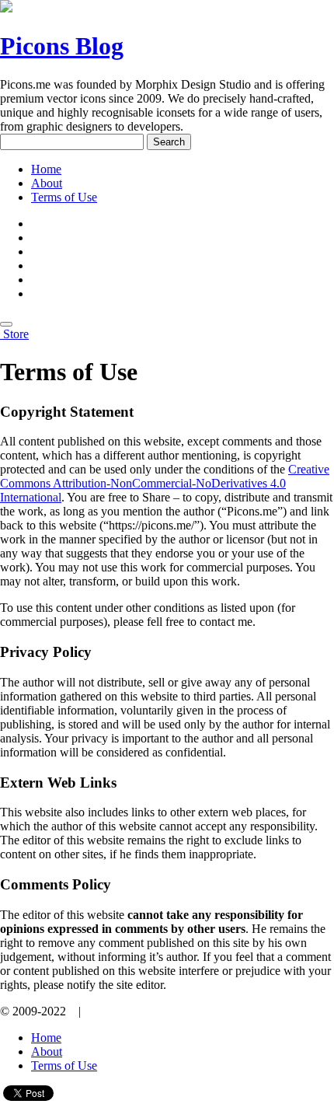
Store (16, 334)
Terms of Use (64, 197)
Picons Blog (62, 46)
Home (46, 169)
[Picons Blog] (1, 334)
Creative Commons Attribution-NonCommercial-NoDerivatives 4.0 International (164, 483)
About (46, 183)
